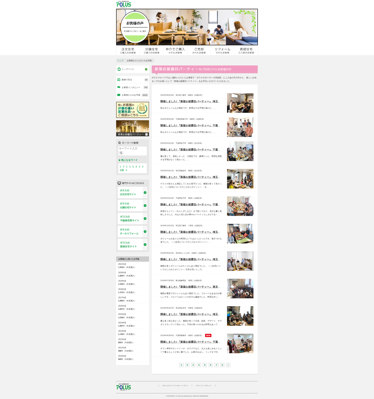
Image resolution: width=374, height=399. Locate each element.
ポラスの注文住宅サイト (132, 193)
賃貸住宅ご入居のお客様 (246, 50)
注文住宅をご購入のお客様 (128, 50)
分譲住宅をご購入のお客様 (152, 50)
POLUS (123, 387)
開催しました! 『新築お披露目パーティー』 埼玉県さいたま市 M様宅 (202, 259)
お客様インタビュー (135, 87)
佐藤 (122, 170)
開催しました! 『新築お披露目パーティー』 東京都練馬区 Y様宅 (199, 286)
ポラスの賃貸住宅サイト (132, 245)
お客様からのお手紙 (135, 95)
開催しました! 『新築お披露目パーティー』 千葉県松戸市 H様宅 (199, 149)
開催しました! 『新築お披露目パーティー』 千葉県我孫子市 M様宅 (200, 125)
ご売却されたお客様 (199, 50)
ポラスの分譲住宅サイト (132, 206)
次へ (228, 365)
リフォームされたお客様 (222, 50)
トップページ (128, 69)
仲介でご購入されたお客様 (175, 50)
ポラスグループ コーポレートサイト (175, 385)
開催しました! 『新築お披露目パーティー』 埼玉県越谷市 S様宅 (199, 177)
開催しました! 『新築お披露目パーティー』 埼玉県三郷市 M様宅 (199, 101)
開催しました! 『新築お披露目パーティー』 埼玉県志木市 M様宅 (199, 314)
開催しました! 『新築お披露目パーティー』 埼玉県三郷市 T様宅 (199, 232)
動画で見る (135, 79)
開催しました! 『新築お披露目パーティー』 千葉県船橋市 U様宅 (199, 341)
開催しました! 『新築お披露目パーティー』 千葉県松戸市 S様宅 (199, 204)
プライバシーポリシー (204, 385)
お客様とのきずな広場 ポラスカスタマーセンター (156, 4)
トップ (120, 60)
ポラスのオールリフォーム (132, 232)
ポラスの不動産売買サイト (132, 219)
